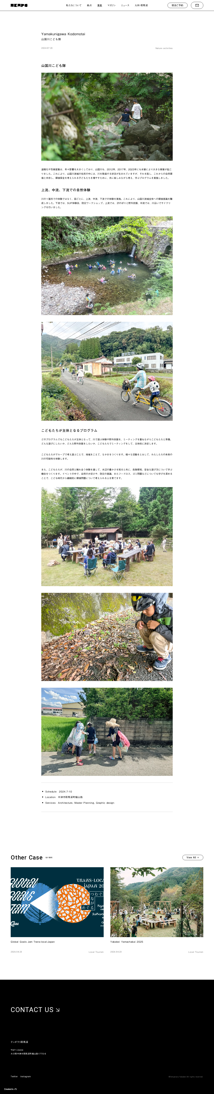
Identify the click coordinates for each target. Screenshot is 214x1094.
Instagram (25, 1077)
